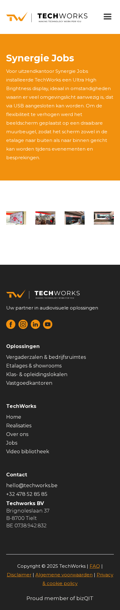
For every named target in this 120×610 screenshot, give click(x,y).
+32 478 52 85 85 (26, 494)
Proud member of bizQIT (60, 598)
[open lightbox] (16, 218)
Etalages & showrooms (34, 366)
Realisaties (18, 426)
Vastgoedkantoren (29, 383)
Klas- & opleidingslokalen (36, 374)
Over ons (17, 434)
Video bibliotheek (27, 451)
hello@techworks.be (32, 485)
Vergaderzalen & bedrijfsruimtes (46, 357)
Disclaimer (19, 575)
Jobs (11, 443)
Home (13, 417)
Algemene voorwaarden (64, 575)
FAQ (95, 566)
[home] (45, 17)
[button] (107, 17)
